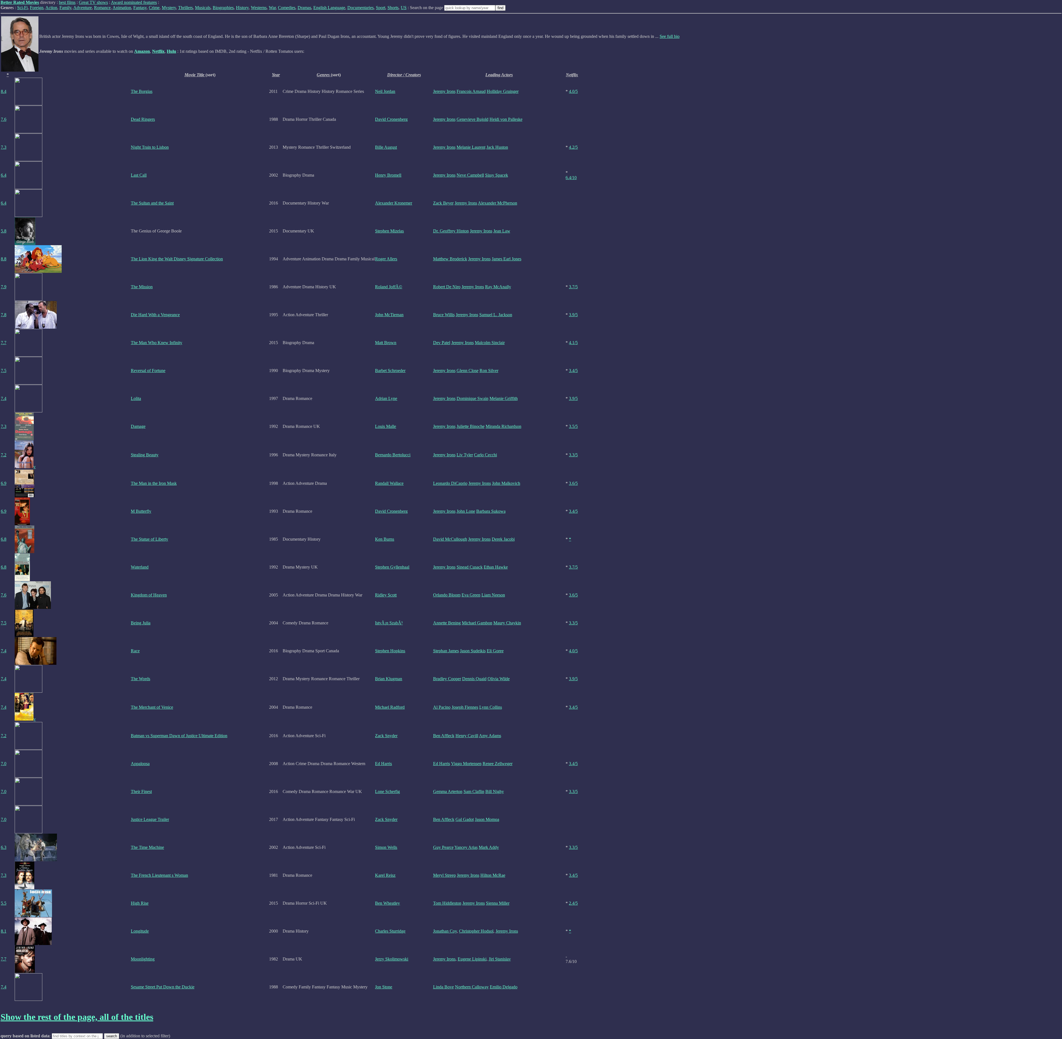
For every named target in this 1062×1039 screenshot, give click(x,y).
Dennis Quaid (474, 678)
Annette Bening (447, 623)
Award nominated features (134, 2)
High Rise (140, 903)
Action (51, 7)
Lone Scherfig (387, 791)
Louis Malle (385, 426)
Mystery (169, 7)
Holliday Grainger (503, 91)
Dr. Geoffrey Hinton (451, 231)
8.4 (3, 91)
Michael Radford (390, 707)
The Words (140, 678)
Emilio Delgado (503, 987)
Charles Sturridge (390, 931)
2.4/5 (573, 903)
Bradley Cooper (447, 678)
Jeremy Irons (444, 91)
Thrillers (185, 7)
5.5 (3, 903)
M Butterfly (141, 511)
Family (65, 7)
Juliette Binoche (471, 426)
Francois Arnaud (471, 91)
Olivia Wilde (499, 678)
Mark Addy (489, 847)
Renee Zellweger (497, 763)
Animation (122, 7)
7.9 (3, 286)
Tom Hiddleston (447, 903)
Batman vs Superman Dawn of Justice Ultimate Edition (179, 735)
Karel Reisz (385, 875)
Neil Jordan (385, 91)
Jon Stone (383, 987)
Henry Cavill (466, 735)
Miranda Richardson (503, 426)
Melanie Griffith (504, 398)
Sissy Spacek (496, 175)
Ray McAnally (498, 286)
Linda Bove (443, 987)
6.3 (3, 847)
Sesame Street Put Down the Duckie (162, 987)
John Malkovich (506, 483)
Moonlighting (143, 959)
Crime (154, 7)
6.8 (3, 539)
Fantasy (140, 7)
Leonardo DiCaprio (450, 483)
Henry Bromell (388, 175)
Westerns (259, 7)
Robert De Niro (446, 286)
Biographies (223, 7)
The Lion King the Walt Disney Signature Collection (177, 259)
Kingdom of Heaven (149, 595)
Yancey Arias (466, 847)
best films (67, 2)
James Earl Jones (506, 259)
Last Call (139, 175)
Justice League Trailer (150, 819)
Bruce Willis (444, 314)
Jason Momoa (487, 819)
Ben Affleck (443, 735)
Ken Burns (384, 539)
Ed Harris (383, 763)
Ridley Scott (386, 595)
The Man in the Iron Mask (154, 483)
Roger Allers (386, 259)
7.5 (3, 370)
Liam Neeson (493, 595)
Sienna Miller (497, 903)
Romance (102, 7)
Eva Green (471, 595)
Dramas (304, 7)
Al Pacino (442, 707)
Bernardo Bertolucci (392, 454)
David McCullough (450, 539)
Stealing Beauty (144, 454)
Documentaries (360, 7)
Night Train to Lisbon (150, 147)
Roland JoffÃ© (388, 286)
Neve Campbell (470, 175)
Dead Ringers (143, 119)
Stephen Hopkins (390, 650)
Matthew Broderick (450, 259)
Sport (380, 7)
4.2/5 (573, 147)
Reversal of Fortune (148, 370)
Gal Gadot (464, 819)
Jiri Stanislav (500, 959)
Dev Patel (441, 342)
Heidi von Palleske (506, 119)
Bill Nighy (494, 791)
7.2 (3, 454)
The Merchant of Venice (152, 707)
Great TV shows (93, 2)
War (272, 7)
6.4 (3, 175)
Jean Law (501, 231)
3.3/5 (573, 454)
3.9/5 (573, 314)
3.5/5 (573, 426)
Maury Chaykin (507, 623)
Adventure (82, 7)
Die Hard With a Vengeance (155, 314)
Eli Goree (495, 650)
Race (135, 650)
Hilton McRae (492, 875)
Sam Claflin (474, 791)
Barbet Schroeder (390, 370)
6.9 (3, 483)
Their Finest (141, 791)
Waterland (140, 567)
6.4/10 (571, 177)
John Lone (466, 511)
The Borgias (141, 91)
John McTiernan (389, 314)
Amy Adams (490, 735)
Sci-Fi (22, 7)
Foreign (36, 7)
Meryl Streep (444, 875)
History (242, 7)
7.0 (3, 763)
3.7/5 (573, 286)
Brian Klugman (388, 678)
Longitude (140, 931)
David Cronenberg (391, 119)
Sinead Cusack (470, 567)
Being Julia (140, 623)
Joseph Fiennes (465, 707)
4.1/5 (573, 342)
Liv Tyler (465, 454)
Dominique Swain (472, 398)
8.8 (3, 259)
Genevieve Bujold (472, 119)
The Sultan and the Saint (152, 203)
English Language (329, 7)
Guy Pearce (443, 847)
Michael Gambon (477, 623)
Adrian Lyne (386, 398)
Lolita (136, 398)
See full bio (670, 36)
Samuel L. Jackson (495, 314)
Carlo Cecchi (485, 454)
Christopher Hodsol (476, 931)
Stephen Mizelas (389, 231)
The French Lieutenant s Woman (159, 875)
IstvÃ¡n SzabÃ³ (389, 623)
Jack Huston (497, 147)
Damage (138, 426)
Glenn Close (467, 370)
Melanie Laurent (471, 147)
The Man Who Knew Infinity (156, 342)
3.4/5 (573, 370)
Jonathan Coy (445, 931)
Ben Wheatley (387, 903)
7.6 (3, 119)
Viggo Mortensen (466, 763)
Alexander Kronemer (393, 203)
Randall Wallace (389, 483)
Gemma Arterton (447, 791)
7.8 (3, 314)
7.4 (3, 398)
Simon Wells (386, 847)
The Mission (142, 286)
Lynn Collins (490, 707)
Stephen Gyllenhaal (392, 567)
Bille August (386, 147)
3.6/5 (573, 483)
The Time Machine (147, 847)
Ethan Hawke (496, 567)
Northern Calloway (472, 987)
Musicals (202, 7)
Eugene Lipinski (472, 959)
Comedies (286, 7)
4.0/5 (573, 91)
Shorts (393, 7)
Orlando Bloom (446, 595)
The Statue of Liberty (149, 539)
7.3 (3, 147)
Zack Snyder (386, 735)
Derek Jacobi (503, 539)
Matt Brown (385, 342)
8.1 (3, 931)
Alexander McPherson (497, 203)
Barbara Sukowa (491, 511)
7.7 (3, 342)
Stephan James (446, 650)
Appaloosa (140, 763)
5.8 (3, 231)
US (404, 7)
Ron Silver (489, 370)
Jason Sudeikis (473, 650)
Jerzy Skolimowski (391, 959)
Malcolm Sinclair (490, 342)
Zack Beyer (443, 203)
